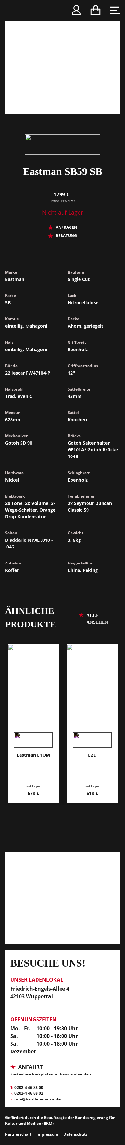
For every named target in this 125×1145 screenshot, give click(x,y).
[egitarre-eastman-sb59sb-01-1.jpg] (62, 57)
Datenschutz (75, 1134)
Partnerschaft (18, 1134)
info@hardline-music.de (37, 1099)
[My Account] (76, 10)
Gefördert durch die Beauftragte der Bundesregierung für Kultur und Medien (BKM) (60, 1120)
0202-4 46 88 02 (28, 1093)
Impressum (47, 1134)
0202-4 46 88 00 (28, 1087)
